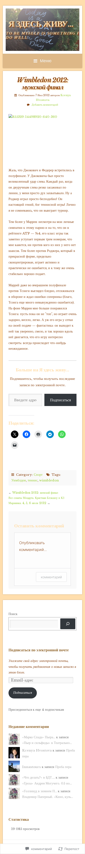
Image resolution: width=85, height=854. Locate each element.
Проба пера (63, 767)
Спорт (38, 475)
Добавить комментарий (45, 104)
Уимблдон (18, 480)
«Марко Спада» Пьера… (38, 737)
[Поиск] (67, 623)
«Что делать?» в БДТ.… (38, 778)
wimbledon (49, 480)
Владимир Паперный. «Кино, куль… (47, 797)
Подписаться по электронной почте (38, 650)
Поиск (12, 614)
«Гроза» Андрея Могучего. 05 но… (47, 783)
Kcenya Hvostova (37, 750)
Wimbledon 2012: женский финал (35, 492)
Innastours (31, 767)
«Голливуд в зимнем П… (39, 791)
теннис (33, 480)
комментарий (51, 577)
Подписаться (60, 400)
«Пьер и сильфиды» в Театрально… (47, 743)
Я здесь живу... (40, 24)
